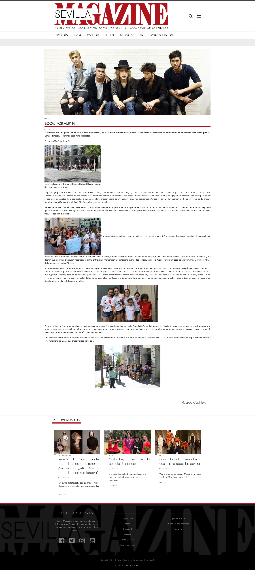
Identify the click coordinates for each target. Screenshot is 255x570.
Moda (78, 35)
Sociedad (93, 35)
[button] (191, 17)
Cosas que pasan (161, 35)
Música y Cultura (132, 35)
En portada (61, 35)
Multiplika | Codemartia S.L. (133, 565)
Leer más (62, 495)
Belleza (109, 35)
